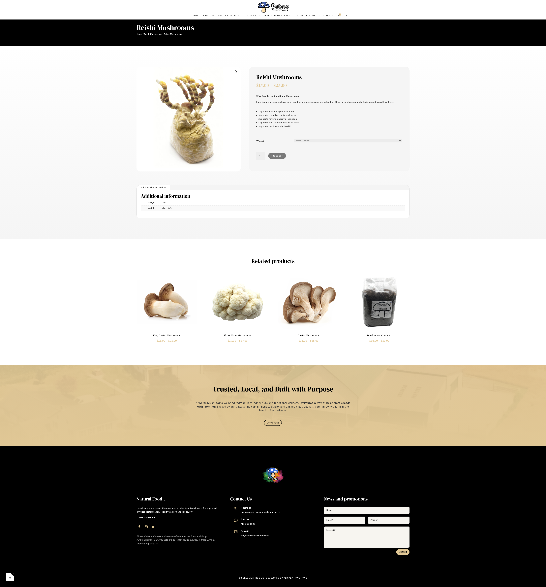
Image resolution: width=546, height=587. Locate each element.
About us (208, 16)
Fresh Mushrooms (153, 34)
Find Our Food (306, 16)
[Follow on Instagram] (146, 527)
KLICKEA (288, 578)
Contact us (326, 16)
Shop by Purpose (228, 16)
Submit (403, 552)
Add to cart (277, 155)
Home (196, 16)
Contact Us (273, 422)
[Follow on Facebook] (139, 527)
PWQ (304, 578)
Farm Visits (253, 16)
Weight (260, 141)
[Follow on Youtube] (153, 527)
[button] (236, 71)
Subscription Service (277, 16)
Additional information (153, 187)
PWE (297, 578)
